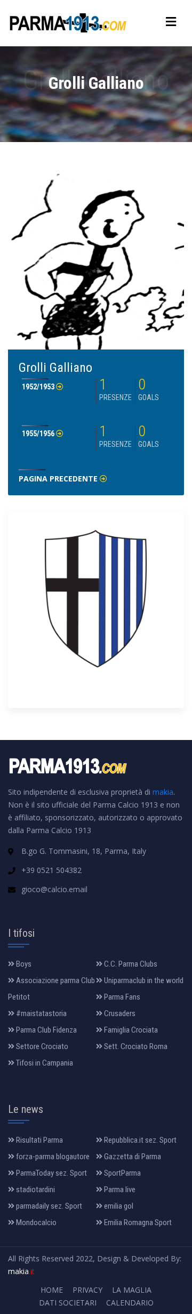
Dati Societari (68, 1303)
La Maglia (131, 1290)
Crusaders (118, 1013)
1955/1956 (39, 433)
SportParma (121, 1173)
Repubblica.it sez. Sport (139, 1140)
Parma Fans (121, 997)
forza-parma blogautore (52, 1156)
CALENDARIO (130, 1303)
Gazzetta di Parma (131, 1156)
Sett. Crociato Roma (134, 1046)
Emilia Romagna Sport (137, 1222)
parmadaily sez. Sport (48, 1206)
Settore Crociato (41, 1046)
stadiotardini (34, 1189)
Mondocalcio (35, 1222)
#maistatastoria (40, 1013)
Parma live (118, 1189)
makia (163, 792)
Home (52, 1290)
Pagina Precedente (59, 478)
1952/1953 (39, 386)
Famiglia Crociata (130, 1030)
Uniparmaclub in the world (142, 980)
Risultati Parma (38, 1140)
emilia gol (117, 1206)
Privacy (87, 1290)
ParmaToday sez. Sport (50, 1173)
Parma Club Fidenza (45, 1030)
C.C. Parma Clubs (129, 964)
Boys (22, 964)
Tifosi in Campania (43, 1063)
